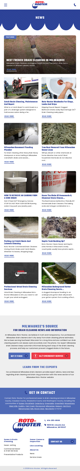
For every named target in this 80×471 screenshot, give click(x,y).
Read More (9, 116)
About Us (34, 450)
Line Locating (36, 446)
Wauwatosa (69, 403)
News (32, 453)
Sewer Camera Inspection (37, 440)
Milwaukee (50, 406)
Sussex (21, 403)
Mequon (58, 406)
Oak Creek (30, 406)
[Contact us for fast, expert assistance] (74, 5)
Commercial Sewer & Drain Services (12, 450)
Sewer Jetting (10, 445)
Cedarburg (39, 403)
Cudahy (21, 406)
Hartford (66, 406)
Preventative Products (13, 454)
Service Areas (36, 457)
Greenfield (59, 403)
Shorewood (40, 406)
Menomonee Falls (26, 409)
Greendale (49, 403)
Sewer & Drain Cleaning (10, 440)
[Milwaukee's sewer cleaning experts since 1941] (40, 5)
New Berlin (49, 409)
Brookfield (29, 403)
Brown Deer (39, 409)
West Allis (13, 406)
